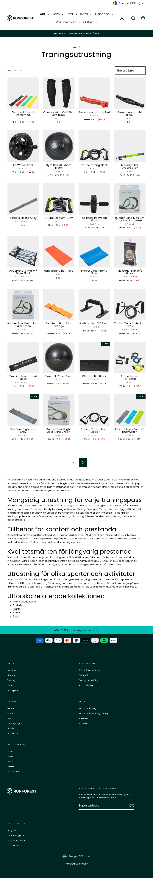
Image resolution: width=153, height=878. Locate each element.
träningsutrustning (60, 505)
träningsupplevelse (18, 516)
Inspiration (13, 845)
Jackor (10, 708)
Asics (10, 761)
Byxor (10, 718)
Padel (10, 685)
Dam (56, 14)
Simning (11, 675)
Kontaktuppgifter (16, 835)
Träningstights (15, 723)
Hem (75, 47)
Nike (9, 751)
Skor (15, 616)
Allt (43, 14)
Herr (70, 14)
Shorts (17, 612)
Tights (17, 609)
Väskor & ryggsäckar (89, 670)
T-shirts (17, 605)
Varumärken (67, 22)
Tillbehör (102, 14)
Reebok (11, 766)
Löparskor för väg (87, 708)
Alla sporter (13, 690)
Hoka (10, 756)
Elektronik (83, 675)
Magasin (11, 830)
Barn (84, 14)
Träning (11, 680)
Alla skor (83, 723)
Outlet (89, 22)
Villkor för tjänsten (16, 840)
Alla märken (13, 771)
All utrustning (86, 685)
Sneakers (83, 718)
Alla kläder (12, 733)
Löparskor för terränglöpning (93, 713)
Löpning (11, 670)
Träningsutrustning (24, 601)
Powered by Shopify (76, 863)
